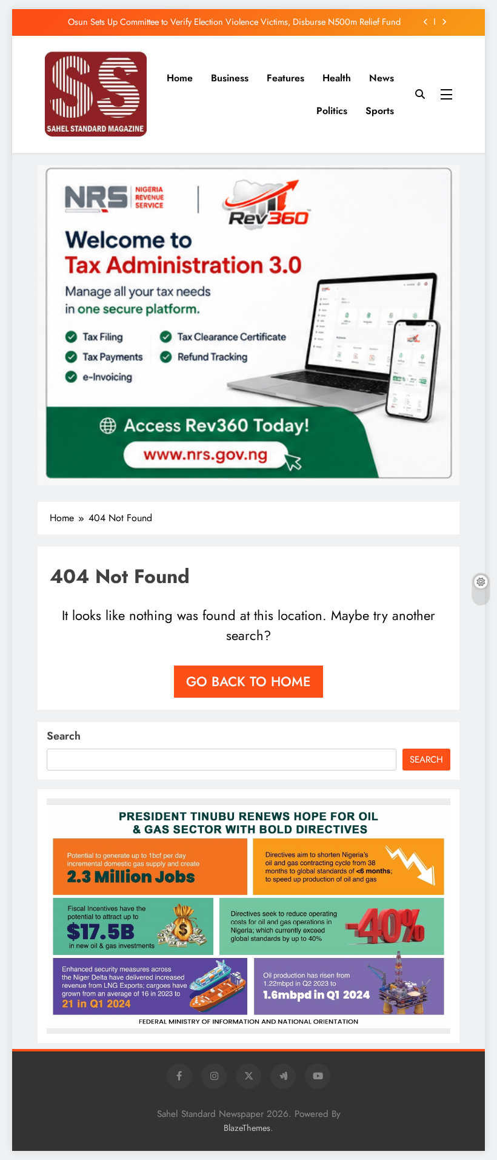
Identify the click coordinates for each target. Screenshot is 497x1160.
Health (336, 78)
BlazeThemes (247, 1128)
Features (285, 78)
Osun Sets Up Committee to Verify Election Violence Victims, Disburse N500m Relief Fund (234, 22)
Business (229, 78)
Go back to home (248, 681)
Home (180, 78)
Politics (331, 111)
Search (64, 736)
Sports (379, 111)
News (381, 78)
